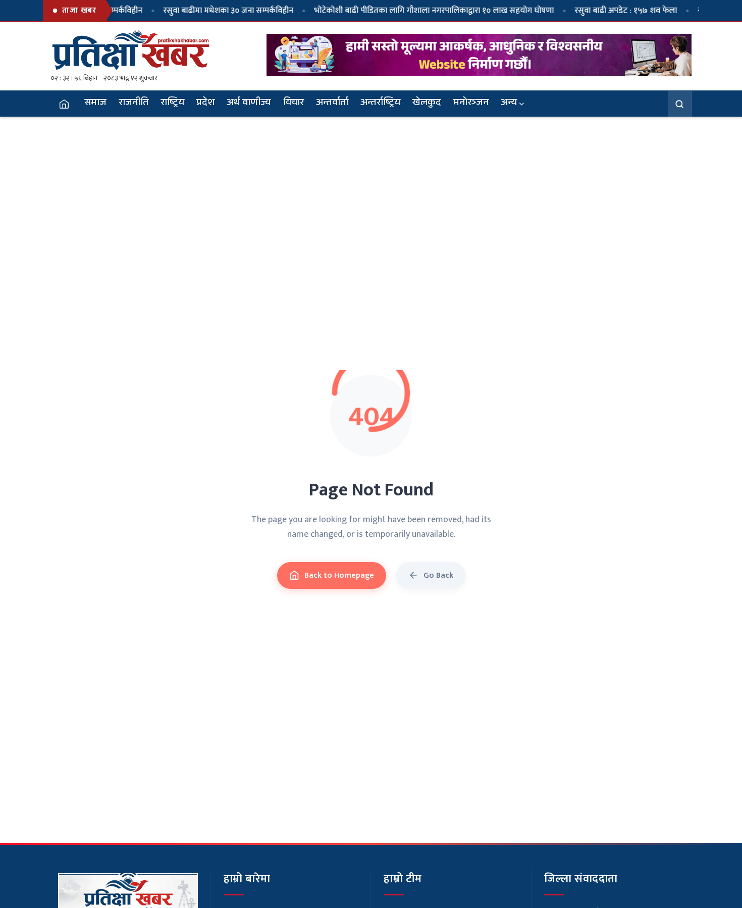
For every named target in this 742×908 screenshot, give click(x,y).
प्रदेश (205, 103)
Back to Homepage (339, 575)
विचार (293, 103)
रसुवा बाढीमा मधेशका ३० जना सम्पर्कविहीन (207, 10)
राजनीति (133, 103)
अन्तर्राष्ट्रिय (380, 103)
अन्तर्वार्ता (332, 103)
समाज (95, 103)
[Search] (680, 103)
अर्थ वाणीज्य (249, 103)
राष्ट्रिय (172, 103)
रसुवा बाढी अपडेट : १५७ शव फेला (605, 10)
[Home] (64, 103)
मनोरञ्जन (471, 103)
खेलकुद (426, 103)
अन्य (509, 103)
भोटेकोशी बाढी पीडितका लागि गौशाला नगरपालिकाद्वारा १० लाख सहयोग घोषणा (413, 10)
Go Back (438, 575)
